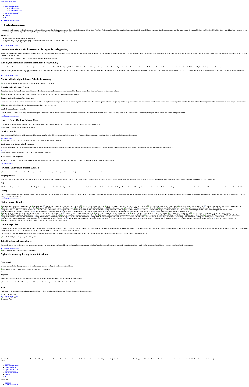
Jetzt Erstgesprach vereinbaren (10, 20)
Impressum (8, 383)
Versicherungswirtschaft (12, 6)
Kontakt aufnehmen (7, 138)
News (6, 17)
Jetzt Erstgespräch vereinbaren (10, 45)
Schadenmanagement (15, 10)
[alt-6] (29, 357)
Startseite (7, 5)
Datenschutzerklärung (11, 384)
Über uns (7, 15)
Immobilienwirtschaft (11, 14)
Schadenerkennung (14, 8)
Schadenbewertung (14, 12)
